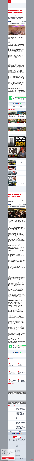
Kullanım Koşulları (17, 448)
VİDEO (11, 431)
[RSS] (21, 433)
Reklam (17, 446)
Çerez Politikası (17, 451)
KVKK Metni (17, 453)
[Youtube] (19, 433)
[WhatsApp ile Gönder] (20, 103)
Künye (17, 445)
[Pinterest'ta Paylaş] (18, 103)
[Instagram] (16, 433)
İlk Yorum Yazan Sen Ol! (18, 106)
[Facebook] (13, 433)
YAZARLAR (20, 431)
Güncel (12, 8)
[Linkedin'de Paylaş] (17, 103)
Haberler (9, 8)
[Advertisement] (17, 5)
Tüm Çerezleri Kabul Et (8, 458)
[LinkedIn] (18, 433)
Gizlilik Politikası (17, 450)
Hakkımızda (17, 443)
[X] (14, 433)
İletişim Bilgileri (17, 455)
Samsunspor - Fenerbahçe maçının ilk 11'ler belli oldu (18, 1)
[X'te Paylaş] (10, 21)
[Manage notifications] (32, 459)
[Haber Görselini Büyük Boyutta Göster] (17, 30)
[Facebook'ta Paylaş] (9, 21)
